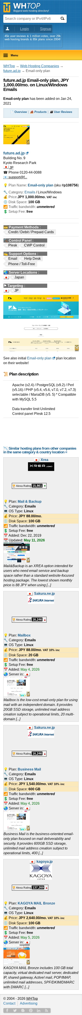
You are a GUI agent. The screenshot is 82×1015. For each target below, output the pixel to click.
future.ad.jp (12, 71)
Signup (45, 29)
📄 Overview (18, 112)
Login (24, 29)
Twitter (15, 1010)
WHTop (9, 66)
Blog (23, 1010)
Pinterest (31, 1010)
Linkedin (38, 1010)
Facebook (7, 1010)
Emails (29, 192)
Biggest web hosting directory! (31, 10)
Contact (9, 1003)
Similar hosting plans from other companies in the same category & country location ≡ (39, 450)
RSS (46, 1010)
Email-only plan (39, 358)
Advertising (28, 1003)
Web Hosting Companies (39, 66)
